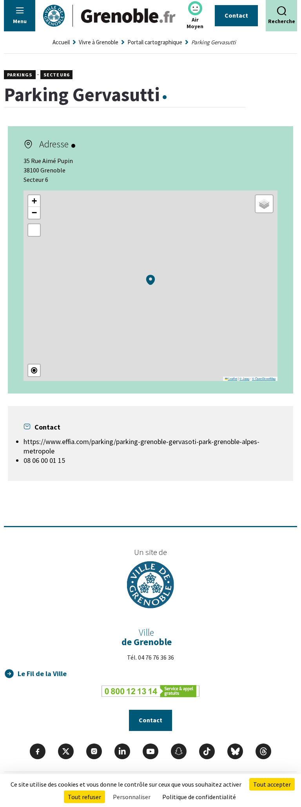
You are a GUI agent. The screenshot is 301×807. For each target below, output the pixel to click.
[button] (150, 280)
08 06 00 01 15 (44, 460)
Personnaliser (131, 797)
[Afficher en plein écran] (34, 230)
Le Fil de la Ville (42, 673)
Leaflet (232, 378)
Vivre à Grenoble (98, 42)
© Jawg (244, 378)
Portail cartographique (154, 42)
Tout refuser (84, 797)
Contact (236, 15)
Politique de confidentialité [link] (199, 797)
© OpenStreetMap (264, 378)
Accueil (61, 42)
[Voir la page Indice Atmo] (195, 8)
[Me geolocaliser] (34, 370)
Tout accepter (272, 784)
